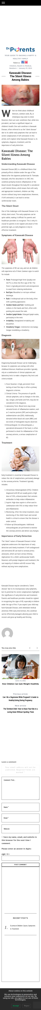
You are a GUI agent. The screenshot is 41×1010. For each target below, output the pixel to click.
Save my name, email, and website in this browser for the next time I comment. (19, 840)
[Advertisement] (20, 26)
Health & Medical (24, 66)
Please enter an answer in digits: (16, 848)
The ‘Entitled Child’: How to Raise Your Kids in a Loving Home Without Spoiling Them (20, 709)
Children (12, 66)
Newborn (13, 68)
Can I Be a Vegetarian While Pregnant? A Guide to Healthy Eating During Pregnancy (20, 697)
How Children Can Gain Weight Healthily (20, 684)
